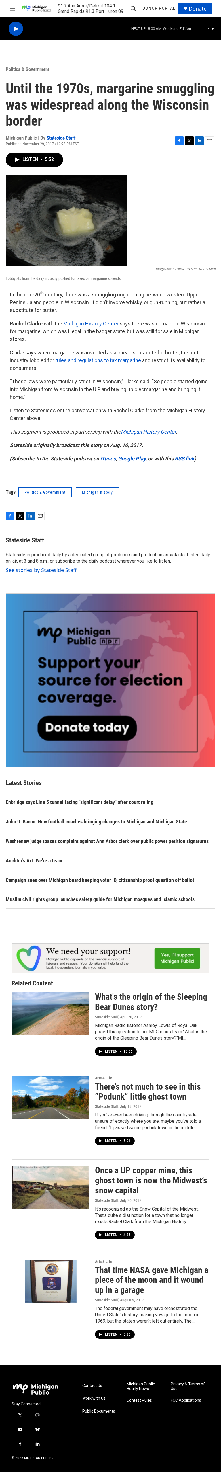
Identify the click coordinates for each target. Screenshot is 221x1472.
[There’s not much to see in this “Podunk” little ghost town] (50, 1097)
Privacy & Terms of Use (188, 1386)
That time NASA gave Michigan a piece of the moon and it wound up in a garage (151, 1280)
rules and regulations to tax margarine (98, 360)
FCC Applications (186, 1400)
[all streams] (212, 28)
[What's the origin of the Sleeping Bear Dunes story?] (50, 1013)
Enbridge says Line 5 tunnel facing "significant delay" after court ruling (79, 802)
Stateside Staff (61, 138)
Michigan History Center (91, 324)
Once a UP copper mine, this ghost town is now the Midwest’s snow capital (151, 1180)
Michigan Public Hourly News (141, 1386)
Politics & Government (27, 69)
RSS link (184, 459)
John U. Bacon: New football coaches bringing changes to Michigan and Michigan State (96, 822)
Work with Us (94, 1398)
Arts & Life (103, 1078)
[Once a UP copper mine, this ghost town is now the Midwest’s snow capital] (50, 1187)
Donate (198, 9)
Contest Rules (139, 1400)
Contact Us (92, 1385)
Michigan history (97, 492)
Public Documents (98, 1411)
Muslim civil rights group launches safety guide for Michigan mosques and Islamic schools (100, 899)
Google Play (132, 459)
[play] (15, 29)
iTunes (108, 459)
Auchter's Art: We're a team (34, 861)
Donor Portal (158, 8)
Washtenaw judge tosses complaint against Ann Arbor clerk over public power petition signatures (107, 841)
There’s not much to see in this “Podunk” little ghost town (148, 1091)
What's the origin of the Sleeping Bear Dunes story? (151, 1002)
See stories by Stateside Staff (41, 570)
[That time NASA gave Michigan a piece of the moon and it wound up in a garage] (50, 1281)
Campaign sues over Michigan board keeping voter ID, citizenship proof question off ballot (100, 880)
